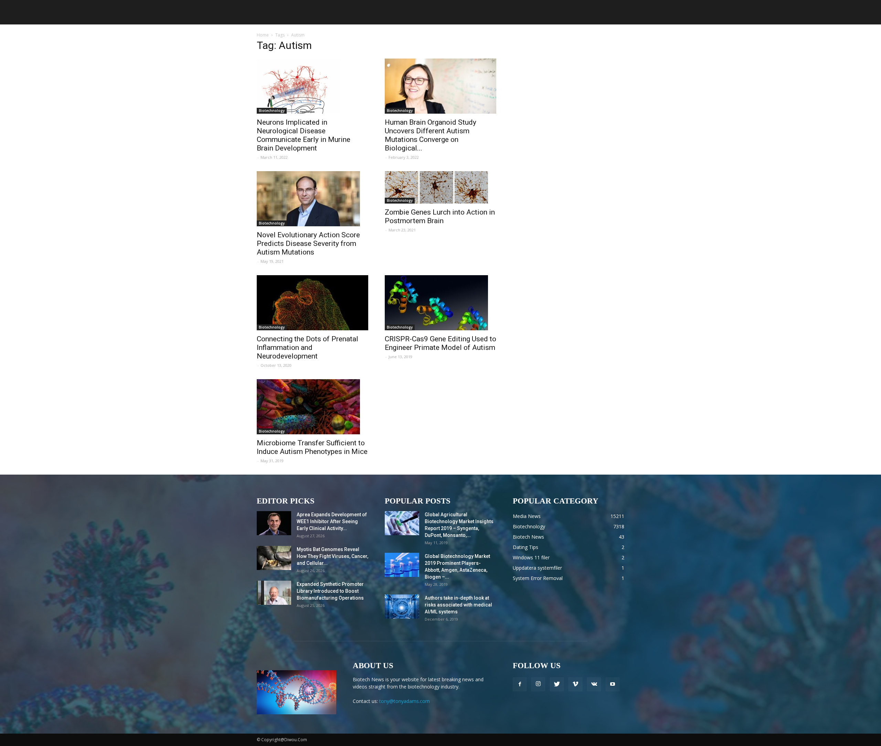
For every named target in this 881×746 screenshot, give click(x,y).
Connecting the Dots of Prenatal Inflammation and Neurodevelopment (307, 347)
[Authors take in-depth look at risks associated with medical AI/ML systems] (402, 606)
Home (263, 35)
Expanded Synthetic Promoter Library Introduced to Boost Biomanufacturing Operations (330, 591)
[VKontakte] (594, 684)
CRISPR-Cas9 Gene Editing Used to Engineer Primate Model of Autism (440, 343)
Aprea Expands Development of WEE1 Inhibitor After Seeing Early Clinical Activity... (332, 521)
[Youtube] (612, 684)
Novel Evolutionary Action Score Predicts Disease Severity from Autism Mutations (308, 243)
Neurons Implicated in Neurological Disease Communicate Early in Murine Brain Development (303, 135)
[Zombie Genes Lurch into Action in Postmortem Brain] (440, 187)
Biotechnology (272, 110)
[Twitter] (557, 684)
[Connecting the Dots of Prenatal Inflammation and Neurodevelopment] (312, 302)
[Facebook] (520, 684)
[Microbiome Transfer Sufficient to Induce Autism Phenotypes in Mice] (312, 406)
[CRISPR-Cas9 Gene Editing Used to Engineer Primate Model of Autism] (440, 302)
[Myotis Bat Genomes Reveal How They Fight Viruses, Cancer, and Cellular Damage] (274, 558)
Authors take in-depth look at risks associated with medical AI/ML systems (458, 604)
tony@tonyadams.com (404, 701)
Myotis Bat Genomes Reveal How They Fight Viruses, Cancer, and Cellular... (332, 556)
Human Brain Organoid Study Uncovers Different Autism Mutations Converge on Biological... (430, 135)
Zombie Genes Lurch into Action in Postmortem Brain (440, 216)
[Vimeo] (575, 684)
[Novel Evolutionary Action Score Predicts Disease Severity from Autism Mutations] (312, 198)
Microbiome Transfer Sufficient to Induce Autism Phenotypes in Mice (312, 447)
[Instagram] (538, 684)
